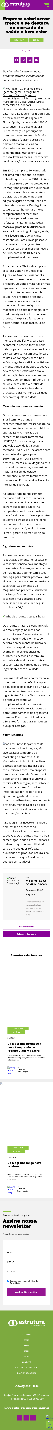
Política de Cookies (26, 1373)
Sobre (26, 1351)
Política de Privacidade (26, 1368)
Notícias (36, 40)
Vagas (26, 1357)
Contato (26, 1362)
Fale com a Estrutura (26, 934)
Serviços (26, 1335)
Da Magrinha (19, 40)
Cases (26, 1340)
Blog (26, 1346)
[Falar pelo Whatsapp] (49, 1418)
